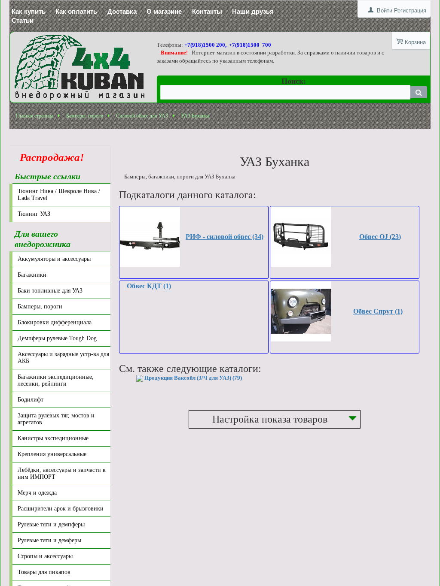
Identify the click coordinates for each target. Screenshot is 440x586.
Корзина (415, 42)
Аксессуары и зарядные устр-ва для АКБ (63, 357)
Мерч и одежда (37, 492)
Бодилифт (30, 399)
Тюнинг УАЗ (34, 214)
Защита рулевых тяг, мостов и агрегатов (56, 419)
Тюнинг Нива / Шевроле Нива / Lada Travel (59, 194)
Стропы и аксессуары (45, 556)
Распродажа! (49, 157)
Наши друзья (253, 11)
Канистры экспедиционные (53, 438)
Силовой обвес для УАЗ (142, 116)
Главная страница (34, 116)
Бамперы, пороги (84, 116)
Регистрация (410, 10)
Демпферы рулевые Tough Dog (57, 338)
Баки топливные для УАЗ (50, 290)
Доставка (122, 11)
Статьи (23, 20)
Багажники (32, 275)
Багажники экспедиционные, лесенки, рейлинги (56, 380)
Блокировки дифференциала (55, 322)
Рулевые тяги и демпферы (51, 524)
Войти (384, 10)
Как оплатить (76, 11)
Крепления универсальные (52, 454)
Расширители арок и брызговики (61, 508)
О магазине (164, 11)
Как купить (29, 11)
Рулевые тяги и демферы (49, 540)
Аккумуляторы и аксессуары (54, 259)
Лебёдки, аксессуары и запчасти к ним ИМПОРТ (62, 473)
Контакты (207, 11)
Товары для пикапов (44, 572)
